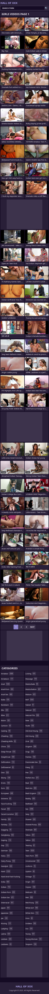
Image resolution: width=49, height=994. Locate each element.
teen (29, 850)
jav (4, 918)
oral (29, 741)
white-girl (31, 908)
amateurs (7, 679)
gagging (6, 830)
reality (30, 798)
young (29, 934)
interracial (7, 902)
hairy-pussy (8, 861)
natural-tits (32, 715)
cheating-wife (8, 741)
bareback (7, 705)
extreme (6, 798)
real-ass (30, 788)
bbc (4, 710)
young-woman (33, 939)
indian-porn (8, 892)
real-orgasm (32, 793)
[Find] (46, 8)
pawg (29, 767)
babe (5, 699)
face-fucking (8, 804)
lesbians (6, 944)
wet (29, 897)
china (5, 746)
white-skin (31, 913)
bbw (5, 715)
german (6, 850)
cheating (6, 736)
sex (29, 809)
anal (5, 684)
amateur (7, 673)
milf (29, 699)
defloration (7, 762)
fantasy (6, 824)
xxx (28, 928)
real (29, 783)
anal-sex (6, 694)
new (29, 720)
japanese (6, 913)
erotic (5, 783)
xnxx (29, 918)
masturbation (32, 689)
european (7, 793)
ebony (5, 777)
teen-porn (31, 856)
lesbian (6, 939)
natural (30, 710)
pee (28, 772)
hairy (5, 856)
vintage (30, 876)
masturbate (31, 684)
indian (5, 887)
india (5, 882)
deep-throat (8, 751)
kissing (6, 923)
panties (30, 757)
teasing (30, 845)
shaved (30, 819)
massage (31, 679)
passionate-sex (33, 762)
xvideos (30, 923)
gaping (6, 840)
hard (5, 871)
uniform (30, 866)
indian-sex (7, 897)
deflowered (7, 767)
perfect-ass (32, 777)
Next (32, 627)
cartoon (6, 725)
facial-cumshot (9, 814)
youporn (30, 944)
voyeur (30, 887)
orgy (29, 751)
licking (30, 673)
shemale (30, 830)
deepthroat (7, 757)
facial (5, 809)
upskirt (29, 871)
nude (29, 725)
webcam (30, 892)
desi (5, 772)
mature (30, 694)
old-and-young (33, 731)
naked (29, 705)
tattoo (29, 840)
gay (4, 845)
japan (5, 908)
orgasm (30, 746)
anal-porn (7, 689)
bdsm (5, 720)
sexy (29, 814)
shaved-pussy (33, 824)
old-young (31, 736)
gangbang (7, 835)
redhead (31, 804)
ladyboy (6, 928)
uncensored (32, 861)
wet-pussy (31, 902)
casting (5, 731)
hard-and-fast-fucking (10, 877)
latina (5, 934)
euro (5, 788)
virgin (29, 882)
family (5, 819)
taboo (29, 835)
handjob (6, 866)
